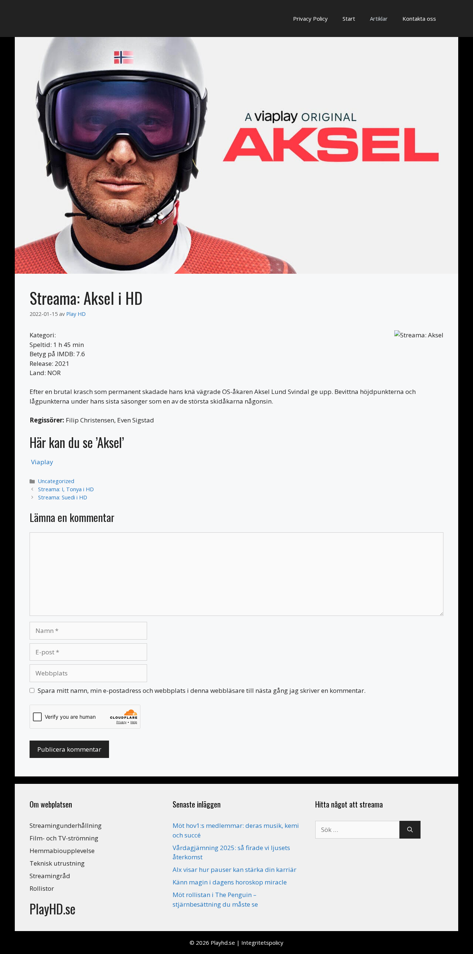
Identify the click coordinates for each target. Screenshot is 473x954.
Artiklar (379, 18)
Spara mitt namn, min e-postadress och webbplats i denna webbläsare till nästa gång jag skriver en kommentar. (201, 690)
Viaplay (42, 462)
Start (349, 18)
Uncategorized (56, 481)
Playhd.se (223, 942)
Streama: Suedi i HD (62, 497)
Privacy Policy (310, 18)
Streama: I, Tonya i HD (66, 489)
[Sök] (410, 830)
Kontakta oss (419, 18)
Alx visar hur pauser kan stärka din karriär (234, 869)
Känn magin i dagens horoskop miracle (230, 882)
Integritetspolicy (262, 942)
